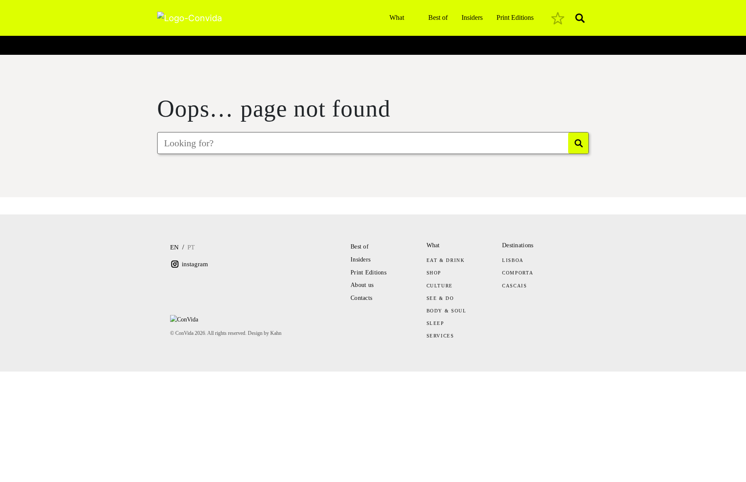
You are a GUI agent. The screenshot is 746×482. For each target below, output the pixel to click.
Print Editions (515, 17)
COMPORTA (517, 272)
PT (191, 247)
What (396, 17)
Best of (438, 17)
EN (174, 247)
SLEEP (435, 323)
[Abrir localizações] (164, 43)
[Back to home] (586, 70)
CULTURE (440, 285)
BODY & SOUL (447, 310)
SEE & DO (440, 298)
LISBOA (513, 260)
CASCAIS (514, 285)
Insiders (472, 17)
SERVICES (440, 335)
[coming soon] (558, 18)
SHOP (434, 272)
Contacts (361, 298)
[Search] (578, 143)
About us (362, 285)
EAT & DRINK (446, 260)
